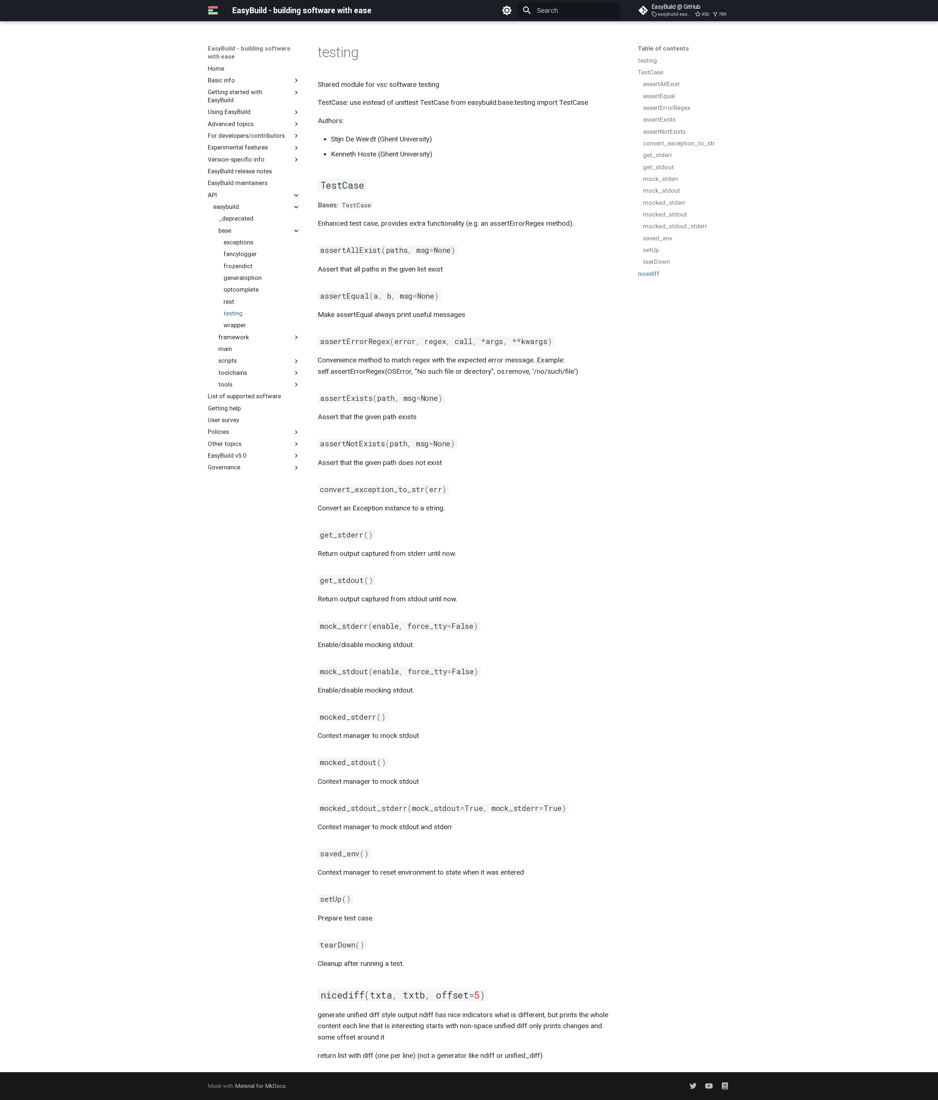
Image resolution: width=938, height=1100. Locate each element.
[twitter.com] (693, 1086)
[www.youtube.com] (709, 1086)
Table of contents (663, 48)
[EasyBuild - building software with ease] (213, 10)
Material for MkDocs (260, 1086)
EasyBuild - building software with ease (249, 52)
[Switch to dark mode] (507, 10)
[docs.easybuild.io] (725, 1086)
